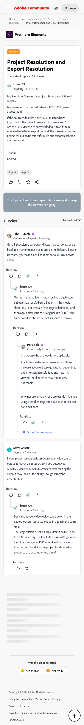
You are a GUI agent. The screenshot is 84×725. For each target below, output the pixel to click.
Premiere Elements (57, 19)
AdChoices (18, 719)
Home (12, 19)
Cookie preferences (19, 706)
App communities (31, 19)
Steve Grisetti (21, 447)
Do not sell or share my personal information (33, 713)
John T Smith (21, 234)
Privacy (56, 699)
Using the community (20, 699)
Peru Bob (33, 344)
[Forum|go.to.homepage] (31, 8)
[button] (7, 9)
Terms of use (42, 699)
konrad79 (19, 84)
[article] (42, 255)
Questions (14, 22)
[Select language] (56, 8)
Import (25, 172)
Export (12, 172)
